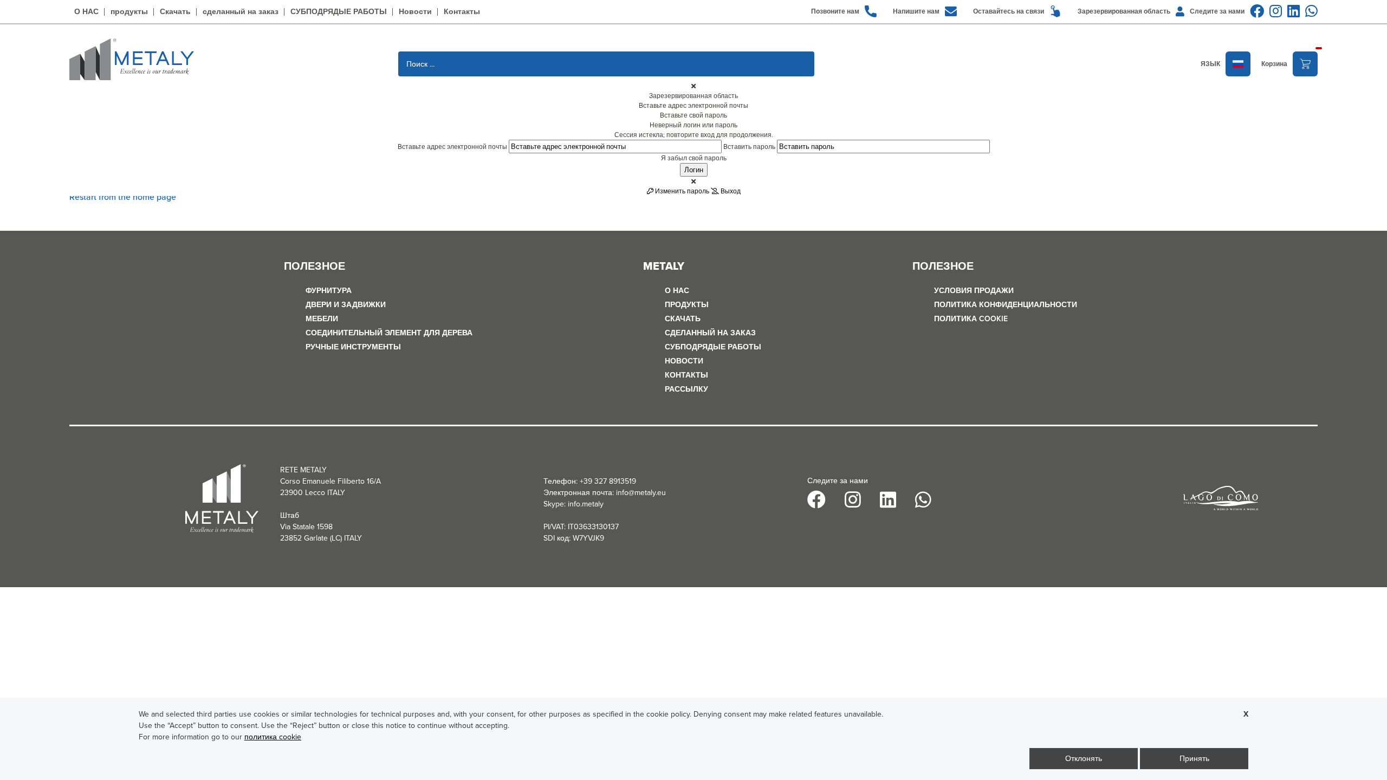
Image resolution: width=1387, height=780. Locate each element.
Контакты (462, 12)
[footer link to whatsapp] (1311, 11)
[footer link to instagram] (1275, 11)
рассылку (686, 389)
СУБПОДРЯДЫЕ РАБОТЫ (338, 12)
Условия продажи (974, 290)
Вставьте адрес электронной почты (452, 147)
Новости (415, 12)
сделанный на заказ (240, 12)
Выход (730, 191)
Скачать (175, 12)
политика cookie (971, 318)
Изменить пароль (681, 191)
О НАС (86, 12)
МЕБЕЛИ (322, 318)
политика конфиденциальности (1005, 304)
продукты (129, 12)
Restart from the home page (122, 197)
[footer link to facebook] (1257, 11)
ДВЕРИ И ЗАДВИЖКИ (346, 304)
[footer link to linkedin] (1293, 11)
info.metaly (586, 504)
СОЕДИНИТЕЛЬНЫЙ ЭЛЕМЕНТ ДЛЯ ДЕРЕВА (389, 333)
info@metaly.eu (641, 492)
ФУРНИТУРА (329, 290)
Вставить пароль (749, 147)
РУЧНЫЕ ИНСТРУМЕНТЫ (353, 347)
